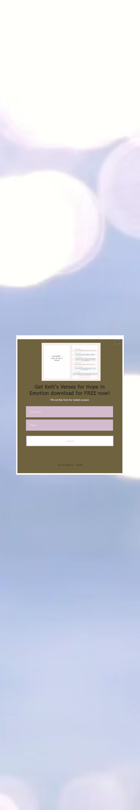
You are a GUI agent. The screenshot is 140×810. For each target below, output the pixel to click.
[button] (117, 341)
